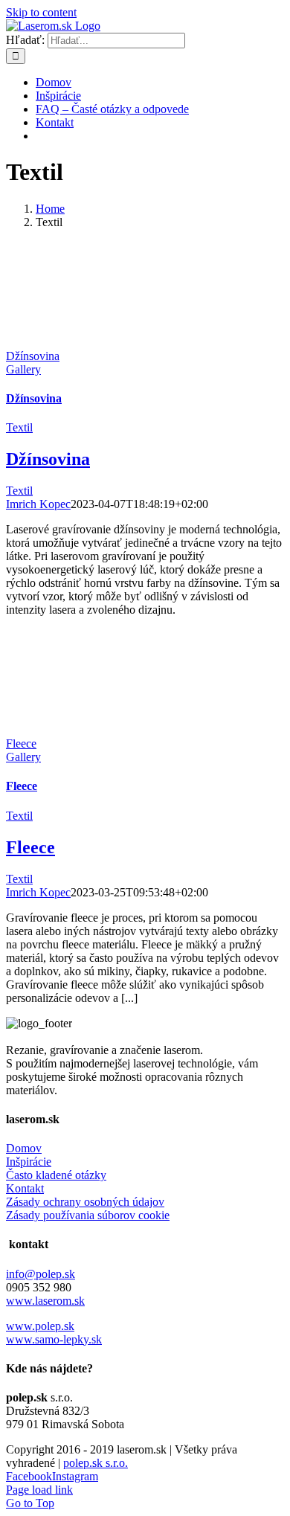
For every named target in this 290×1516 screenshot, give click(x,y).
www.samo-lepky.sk (54, 1339)
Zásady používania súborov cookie (88, 1215)
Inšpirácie (28, 1161)
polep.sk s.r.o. (95, 1462)
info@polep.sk (40, 1274)
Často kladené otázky (56, 1175)
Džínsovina (32, 356)
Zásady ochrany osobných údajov (85, 1201)
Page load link (39, 1489)
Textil (19, 427)
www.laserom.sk (45, 1300)
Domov (24, 1148)
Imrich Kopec (38, 504)
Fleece (21, 743)
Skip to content (41, 12)
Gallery (23, 369)
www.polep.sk (40, 1326)
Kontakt (25, 1188)
